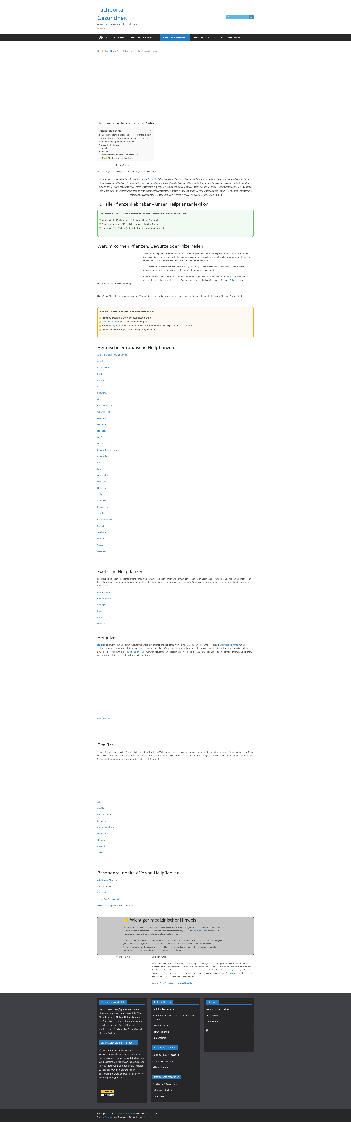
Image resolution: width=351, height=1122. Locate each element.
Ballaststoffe (235, 280)
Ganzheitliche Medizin (173, 37)
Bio (130, 329)
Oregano (101, 840)
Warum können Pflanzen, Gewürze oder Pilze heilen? (125, 138)
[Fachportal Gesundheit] (100, 37)
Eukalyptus (102, 393)
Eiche (99, 386)
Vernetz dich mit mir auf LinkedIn (178, 983)
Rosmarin (101, 846)
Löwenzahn (102, 475)
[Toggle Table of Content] (148, 130)
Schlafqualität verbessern (165, 1054)
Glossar (218, 37)
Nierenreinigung (160, 1031)
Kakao (100, 617)
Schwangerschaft (114, 325)
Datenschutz (212, 1021)
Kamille (100, 462)
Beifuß (100, 361)
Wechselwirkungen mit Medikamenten (115, 905)
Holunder (101, 431)
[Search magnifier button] (251, 17)
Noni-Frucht (102, 623)
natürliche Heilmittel (229, 644)
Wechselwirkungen (111, 322)
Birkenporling (103, 718)
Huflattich (101, 443)
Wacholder (102, 532)
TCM (184, 930)
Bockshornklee (104, 814)
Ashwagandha (103, 592)
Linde (99, 469)
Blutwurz (101, 380)
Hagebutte (102, 418)
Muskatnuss (102, 833)
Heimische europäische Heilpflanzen (118, 141)
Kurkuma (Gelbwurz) (106, 827)
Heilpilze (105, 148)
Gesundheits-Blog (115, 37)
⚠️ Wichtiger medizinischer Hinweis (119, 158)
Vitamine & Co (159, 1096)
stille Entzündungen (162, 1060)
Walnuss (101, 538)
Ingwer (100, 611)
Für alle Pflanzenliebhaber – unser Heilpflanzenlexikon (126, 135)
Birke (99, 373)
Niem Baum (102, 488)
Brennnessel (103, 367)
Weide (100, 545)
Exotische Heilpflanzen (111, 145)
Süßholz (101, 526)
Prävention (233, 973)
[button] (155, 38)
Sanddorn (101, 500)
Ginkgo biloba (103, 411)
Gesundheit (153, 179)
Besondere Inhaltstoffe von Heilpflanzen (119, 154)
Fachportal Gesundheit (218, 1009)
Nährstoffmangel (161, 1067)
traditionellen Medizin (137, 651)
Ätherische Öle (104, 886)
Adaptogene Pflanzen (107, 880)
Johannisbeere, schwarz (108, 450)
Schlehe (101, 513)
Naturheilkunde (200, 930)
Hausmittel (137, 943)
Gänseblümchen (104, 405)
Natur (181, 253)
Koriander (102, 821)
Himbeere (101, 424)
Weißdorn (101, 551)
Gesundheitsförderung (142, 37)
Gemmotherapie (161, 1025)
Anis (99, 801)
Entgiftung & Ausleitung (164, 1083)
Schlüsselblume (104, 519)
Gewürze (105, 151)
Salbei (100, 494)
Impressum (212, 1015)
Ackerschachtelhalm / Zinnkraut (112, 355)
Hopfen (100, 437)
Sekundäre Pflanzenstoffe (109, 899)
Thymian (101, 852)
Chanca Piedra (104, 598)
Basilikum (101, 808)
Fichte (100, 399)
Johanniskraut (103, 456)
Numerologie (159, 1037)
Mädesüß (101, 481)
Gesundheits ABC (201, 37)
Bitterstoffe (102, 892)
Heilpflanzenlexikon (162, 1090)
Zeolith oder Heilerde (163, 1009)
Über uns (232, 37)
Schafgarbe (102, 507)
